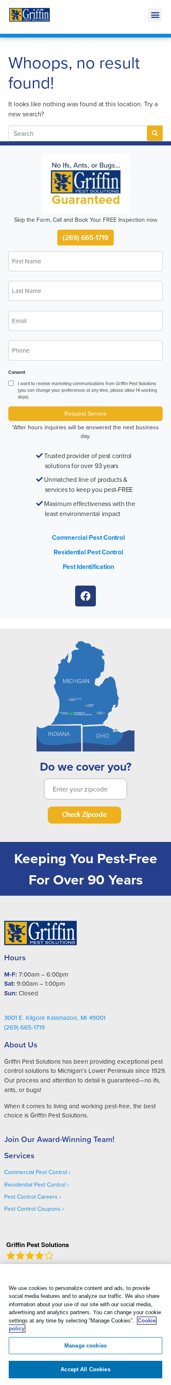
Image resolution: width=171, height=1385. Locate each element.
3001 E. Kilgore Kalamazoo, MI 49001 (54, 1017)
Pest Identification (88, 566)
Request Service (85, 413)
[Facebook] (85, 596)
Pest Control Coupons (32, 1209)
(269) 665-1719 (85, 238)
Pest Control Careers (31, 1196)
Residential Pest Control (88, 552)
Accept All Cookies (85, 1369)
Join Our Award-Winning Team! (59, 1139)
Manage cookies (85, 1345)
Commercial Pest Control (88, 537)
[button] (155, 15)
